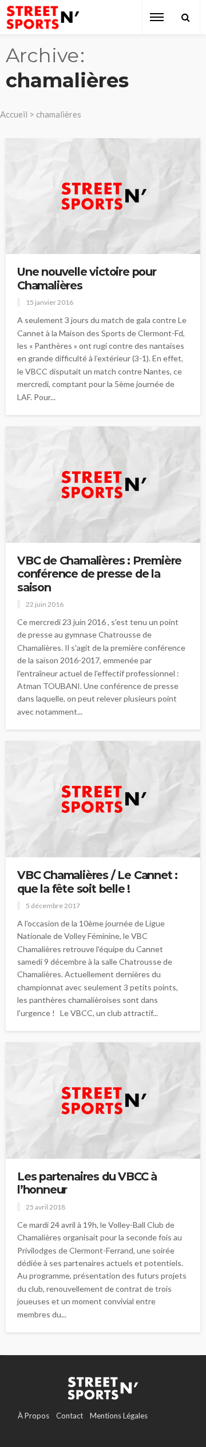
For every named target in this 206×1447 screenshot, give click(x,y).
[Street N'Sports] (43, 17)
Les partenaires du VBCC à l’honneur (87, 1183)
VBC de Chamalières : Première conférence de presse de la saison (99, 574)
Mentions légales (119, 1415)
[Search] (185, 17)
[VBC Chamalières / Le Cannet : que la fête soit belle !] (103, 799)
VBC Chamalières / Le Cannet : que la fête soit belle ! (97, 882)
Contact (69, 1415)
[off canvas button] (157, 17)
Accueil (13, 114)
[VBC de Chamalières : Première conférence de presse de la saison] (103, 484)
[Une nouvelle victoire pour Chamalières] (103, 196)
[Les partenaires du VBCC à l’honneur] (103, 1100)
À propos (33, 1415)
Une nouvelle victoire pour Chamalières (86, 278)
